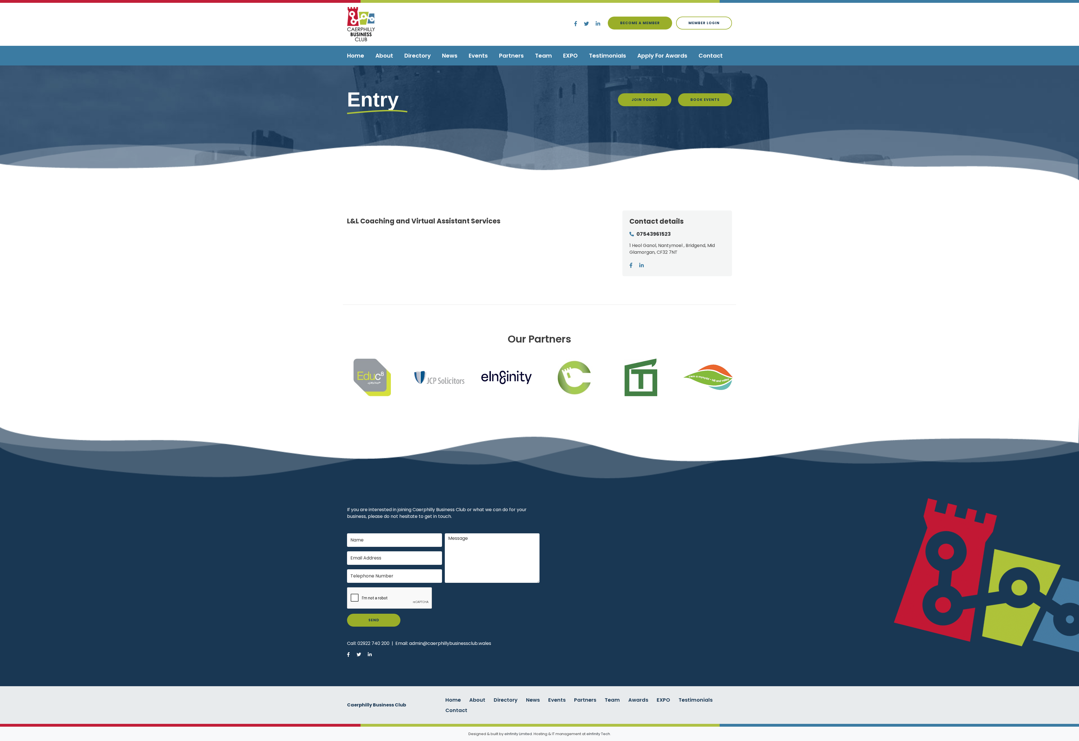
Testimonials (607, 56)
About (384, 56)
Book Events (705, 99)
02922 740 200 (373, 643)
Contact (711, 56)
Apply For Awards (662, 56)
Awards (638, 699)
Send (373, 620)
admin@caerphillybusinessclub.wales (450, 643)
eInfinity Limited (518, 733)
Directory (417, 56)
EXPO (570, 56)
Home (355, 56)
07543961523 (653, 233)
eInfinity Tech (598, 733)
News (449, 56)
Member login (704, 23)
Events (478, 56)
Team (543, 56)
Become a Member (640, 23)
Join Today (645, 99)
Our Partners (539, 339)
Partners (511, 56)
